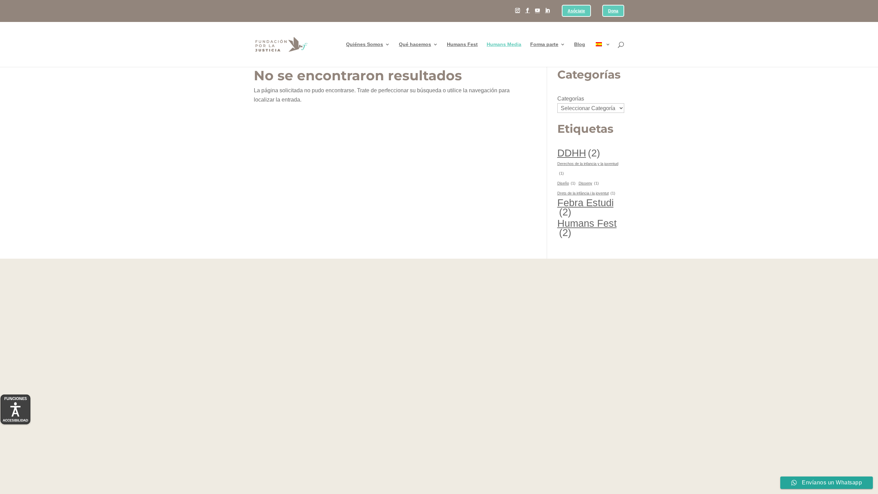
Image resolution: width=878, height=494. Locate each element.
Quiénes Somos (364, 44)
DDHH (578, 152)
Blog (579, 44)
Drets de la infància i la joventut (586, 193)
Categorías (570, 99)
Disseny (589, 183)
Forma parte (544, 44)
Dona (613, 11)
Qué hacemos (415, 44)
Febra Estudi (585, 207)
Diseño (566, 183)
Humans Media (504, 44)
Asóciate (576, 11)
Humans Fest (462, 44)
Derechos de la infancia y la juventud (587, 168)
